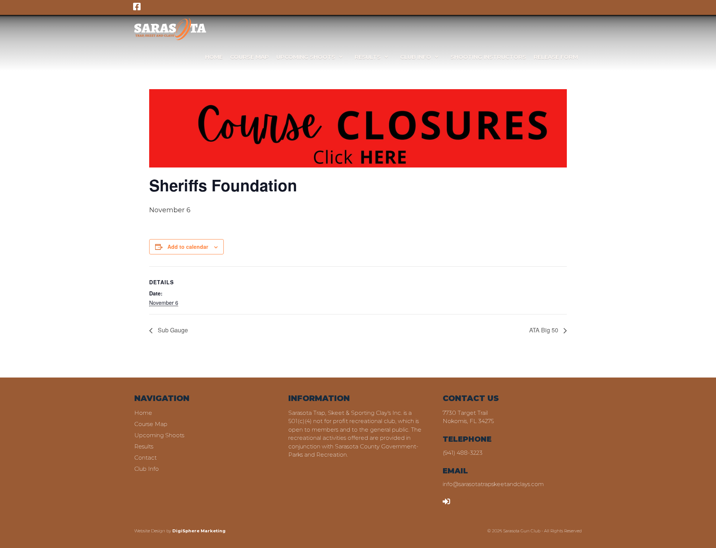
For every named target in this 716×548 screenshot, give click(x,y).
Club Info (415, 56)
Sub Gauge (172, 330)
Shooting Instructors (488, 56)
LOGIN (461, 500)
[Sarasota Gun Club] (170, 29)
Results (368, 56)
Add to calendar (187, 246)
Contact (145, 457)
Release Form (556, 56)
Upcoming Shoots (305, 56)
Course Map (249, 56)
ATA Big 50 (544, 330)
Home (214, 56)
